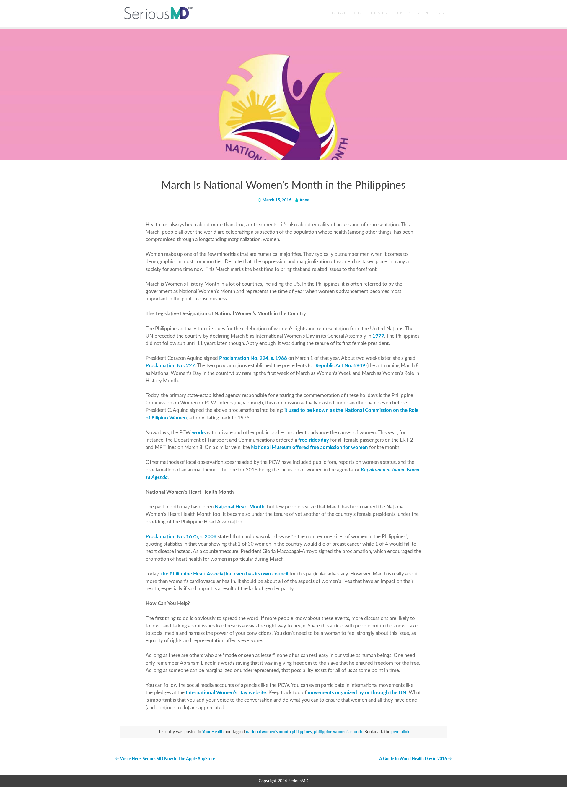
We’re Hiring (430, 13)
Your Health (213, 732)
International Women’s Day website (226, 692)
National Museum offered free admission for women (309, 447)
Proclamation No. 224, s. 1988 (253, 358)
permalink (400, 732)
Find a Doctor (345, 13)
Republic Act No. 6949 (340, 365)
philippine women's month (338, 732)
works (199, 432)
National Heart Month (240, 506)
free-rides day (313, 440)
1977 (378, 336)
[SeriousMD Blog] (159, 13)
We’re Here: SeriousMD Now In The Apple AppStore (165, 759)
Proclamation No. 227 (170, 365)
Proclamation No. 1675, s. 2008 (181, 536)
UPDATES (378, 13)
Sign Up (402, 13)
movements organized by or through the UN (357, 692)
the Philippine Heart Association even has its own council (224, 573)
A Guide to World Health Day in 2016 (415, 759)
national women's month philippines (279, 732)
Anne (304, 200)
